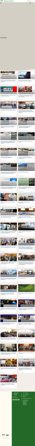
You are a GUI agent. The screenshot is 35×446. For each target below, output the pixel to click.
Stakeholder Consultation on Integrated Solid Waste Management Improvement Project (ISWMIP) (8, 127)
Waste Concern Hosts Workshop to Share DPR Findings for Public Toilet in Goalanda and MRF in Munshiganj (8, 81)
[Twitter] (15, 399)
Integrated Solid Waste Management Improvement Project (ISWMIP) (6, 157)
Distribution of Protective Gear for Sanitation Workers (8, 202)
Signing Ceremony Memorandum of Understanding (24, 202)
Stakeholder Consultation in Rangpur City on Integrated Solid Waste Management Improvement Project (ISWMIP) (26, 127)
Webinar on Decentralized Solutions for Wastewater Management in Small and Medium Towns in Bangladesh (26, 188)
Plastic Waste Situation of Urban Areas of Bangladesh (25, 232)
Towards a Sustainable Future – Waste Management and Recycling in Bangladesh (25, 80)
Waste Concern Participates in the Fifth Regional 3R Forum (26, 339)
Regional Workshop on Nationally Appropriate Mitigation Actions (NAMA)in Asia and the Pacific (8, 339)
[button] (0, 3)
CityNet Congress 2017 (22, 278)
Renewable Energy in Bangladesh (24, 172)
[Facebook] (13, 399)
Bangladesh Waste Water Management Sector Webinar (26, 141)
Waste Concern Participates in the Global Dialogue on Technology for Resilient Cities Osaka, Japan (7, 294)
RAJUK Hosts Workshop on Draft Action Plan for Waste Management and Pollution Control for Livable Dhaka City (26, 96)
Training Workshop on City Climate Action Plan (8, 110)
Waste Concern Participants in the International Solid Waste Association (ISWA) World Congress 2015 (8, 309)
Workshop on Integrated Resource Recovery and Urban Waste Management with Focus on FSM (8, 247)
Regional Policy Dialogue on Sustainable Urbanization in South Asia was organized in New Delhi (26, 324)
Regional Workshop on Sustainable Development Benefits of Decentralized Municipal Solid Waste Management (8, 279)
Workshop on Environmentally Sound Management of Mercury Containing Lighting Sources (25, 217)
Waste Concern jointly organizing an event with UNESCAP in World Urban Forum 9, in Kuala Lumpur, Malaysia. (8, 263)
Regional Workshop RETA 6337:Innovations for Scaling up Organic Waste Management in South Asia (8, 368)
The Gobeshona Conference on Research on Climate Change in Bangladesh (8, 324)
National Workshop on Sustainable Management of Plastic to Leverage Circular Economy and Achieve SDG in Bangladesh (8, 232)
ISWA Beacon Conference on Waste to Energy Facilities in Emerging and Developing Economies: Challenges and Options (26, 309)
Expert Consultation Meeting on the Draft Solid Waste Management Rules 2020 (8, 217)
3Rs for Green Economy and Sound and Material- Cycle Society (26, 353)
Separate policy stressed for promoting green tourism (26, 293)
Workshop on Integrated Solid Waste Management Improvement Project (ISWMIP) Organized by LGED (25, 158)
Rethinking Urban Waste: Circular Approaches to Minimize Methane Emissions (8, 96)
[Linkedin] (17, 399)
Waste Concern (9, 1)
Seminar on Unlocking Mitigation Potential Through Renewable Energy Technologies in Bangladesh (8, 384)
